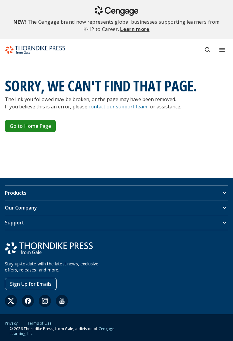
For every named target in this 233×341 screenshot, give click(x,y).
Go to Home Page (30, 126)
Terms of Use (39, 323)
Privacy (11, 323)
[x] (11, 301)
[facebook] (28, 301)
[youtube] (62, 301)
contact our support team (118, 106)
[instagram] (45, 301)
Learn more (134, 29)
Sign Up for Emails (31, 284)
